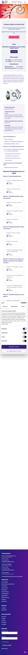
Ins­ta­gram (4, 622)
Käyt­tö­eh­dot (5, 595)
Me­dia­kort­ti (4, 601)
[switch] (25, 333)
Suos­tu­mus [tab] (5, 306)
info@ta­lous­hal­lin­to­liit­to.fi (8, 561)
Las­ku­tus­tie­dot (5, 572)
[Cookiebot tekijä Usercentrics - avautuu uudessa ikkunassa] (21, 303)
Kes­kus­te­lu (4, 610)
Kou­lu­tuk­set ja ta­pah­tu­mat (8, 584)
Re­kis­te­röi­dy (4, 648)
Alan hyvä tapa (5, 591)
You (2, 620)
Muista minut (6, 641)
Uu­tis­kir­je (4, 624)
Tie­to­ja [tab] (23, 306)
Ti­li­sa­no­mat (14, 2)
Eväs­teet (4, 599)
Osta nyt (14, 51)
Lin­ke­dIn (3, 618)
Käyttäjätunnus (5, 631)
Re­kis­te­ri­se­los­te (5, 597)
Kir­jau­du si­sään (14, 37)
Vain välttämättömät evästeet (14, 351)
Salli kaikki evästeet (14, 346)
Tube (4, 620)
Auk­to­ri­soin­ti (5, 587)
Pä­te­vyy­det (4, 589)
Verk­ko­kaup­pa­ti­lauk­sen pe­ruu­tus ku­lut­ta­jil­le (12, 576)
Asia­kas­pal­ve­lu (5, 593)
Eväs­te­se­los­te (4, 324)
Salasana (3, 636)
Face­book (4, 616)
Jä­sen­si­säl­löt (5, 582)
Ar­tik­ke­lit (4, 608)
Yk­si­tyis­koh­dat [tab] (14, 306)
